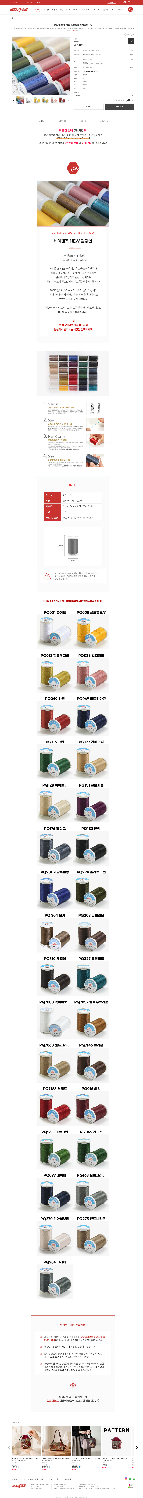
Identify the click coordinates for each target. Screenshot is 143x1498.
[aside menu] (38, 9)
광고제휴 (43, 1479)
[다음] (68, 100)
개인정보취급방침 (33, 1479)
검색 (130, 9)
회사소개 (14, 1479)
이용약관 (22, 1479)
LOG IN (112, 2)
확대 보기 (14, 92)
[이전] (14, 100)
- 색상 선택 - (78, 95)
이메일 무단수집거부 (54, 1479)
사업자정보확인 (67, 1479)
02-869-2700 (62, 1484)
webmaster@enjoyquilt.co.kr (66, 1488)
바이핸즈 (85, 75)
